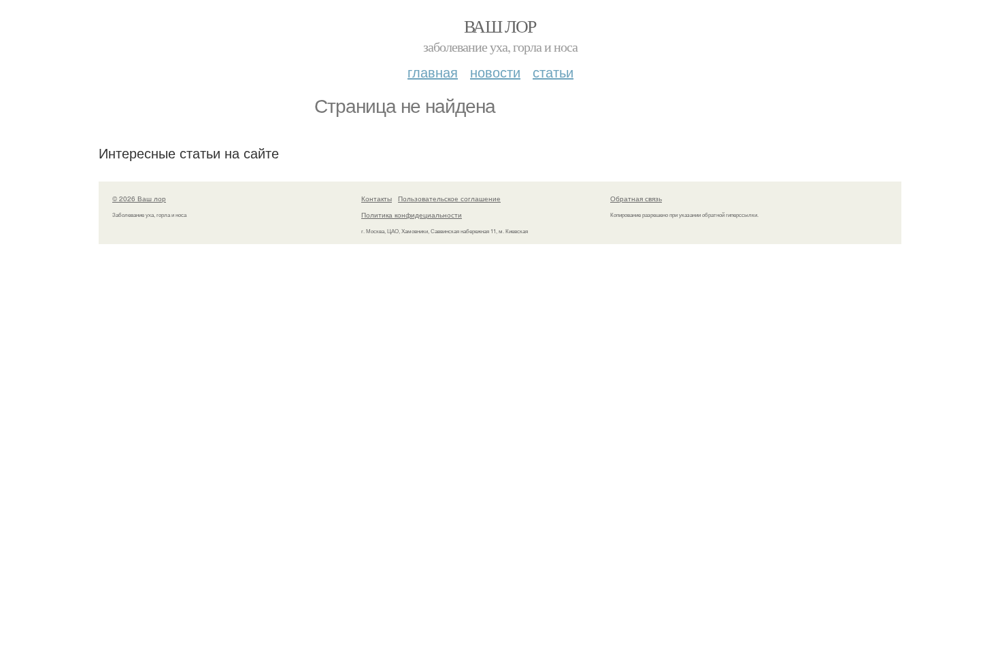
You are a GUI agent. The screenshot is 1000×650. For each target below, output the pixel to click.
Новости (495, 72)
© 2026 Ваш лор (139, 198)
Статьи (553, 72)
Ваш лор (500, 25)
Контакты (376, 198)
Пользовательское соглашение (449, 198)
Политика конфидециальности (411, 215)
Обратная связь (636, 198)
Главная (432, 72)
